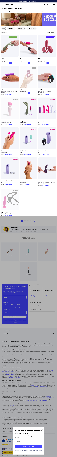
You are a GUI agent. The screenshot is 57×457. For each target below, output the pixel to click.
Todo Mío (40, 89)
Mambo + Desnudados (7, 181)
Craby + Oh (23, 121)
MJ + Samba (4, 212)
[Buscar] (45, 4)
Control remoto (11, 28)
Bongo (21, 89)
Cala (2, 151)
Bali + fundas (41, 121)
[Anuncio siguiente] (56, 1)
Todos (3, 28)
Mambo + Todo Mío (43, 151)
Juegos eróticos (21, 28)
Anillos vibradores (32, 28)
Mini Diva (3, 121)
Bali (2, 89)
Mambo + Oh (23, 151)
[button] (53, 4)
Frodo (21, 181)
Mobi (39, 58)
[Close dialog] (42, 429)
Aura (39, 181)
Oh (20, 58)
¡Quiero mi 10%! (28, 446)
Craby (2, 58)
